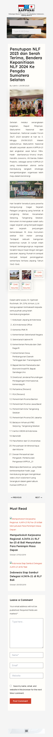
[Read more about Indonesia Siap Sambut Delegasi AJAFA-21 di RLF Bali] (26, 564)
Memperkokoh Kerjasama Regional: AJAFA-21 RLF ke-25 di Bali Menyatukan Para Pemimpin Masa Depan (25, 542)
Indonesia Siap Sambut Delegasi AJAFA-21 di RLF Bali (26, 576)
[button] (26, 22)
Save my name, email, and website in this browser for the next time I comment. (26, 690)
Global (12, 554)
